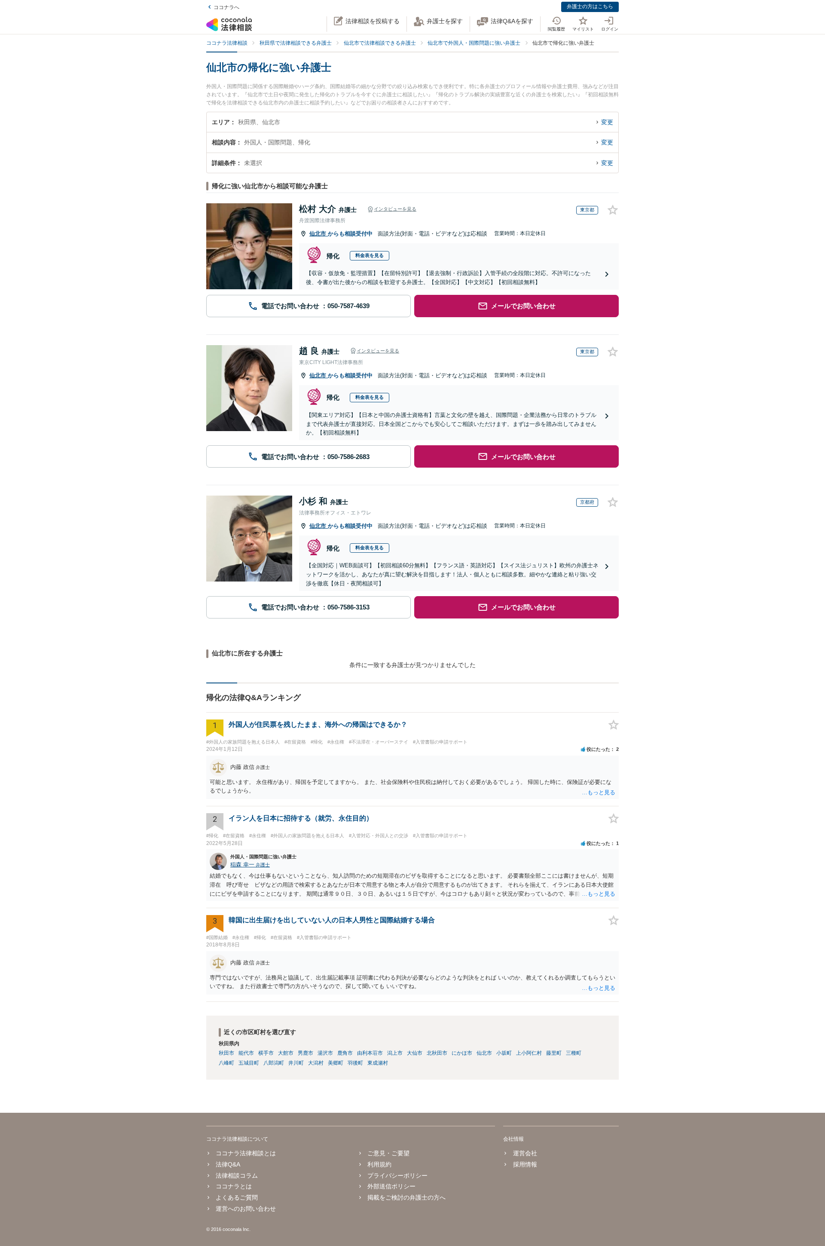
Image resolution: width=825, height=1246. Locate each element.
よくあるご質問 (237, 1197)
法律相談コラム (237, 1175)
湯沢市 (325, 1053)
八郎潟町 (273, 1063)
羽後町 (355, 1063)
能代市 (246, 1053)
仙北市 (318, 233)
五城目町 (248, 1063)
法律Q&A (228, 1164)
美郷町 (335, 1063)
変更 (607, 122)
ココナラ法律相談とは (246, 1153)
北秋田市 (437, 1053)
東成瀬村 (377, 1063)
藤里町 (554, 1053)
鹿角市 (345, 1053)
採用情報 (525, 1164)
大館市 (285, 1053)
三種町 (573, 1053)
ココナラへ (226, 7)
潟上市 (395, 1053)
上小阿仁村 (529, 1053)
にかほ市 (462, 1053)
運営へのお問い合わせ (246, 1208)
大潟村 (316, 1063)
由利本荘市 (370, 1053)
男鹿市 (305, 1053)
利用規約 (379, 1164)
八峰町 (226, 1063)
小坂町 (504, 1053)
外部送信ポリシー (391, 1186)
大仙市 (414, 1053)
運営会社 (525, 1153)
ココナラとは (234, 1186)
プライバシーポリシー (397, 1175)
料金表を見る (369, 255)
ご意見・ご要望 (388, 1153)
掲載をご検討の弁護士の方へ (406, 1197)
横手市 (266, 1053)
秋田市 (226, 1053)
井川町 (296, 1063)
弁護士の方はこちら (590, 6)
